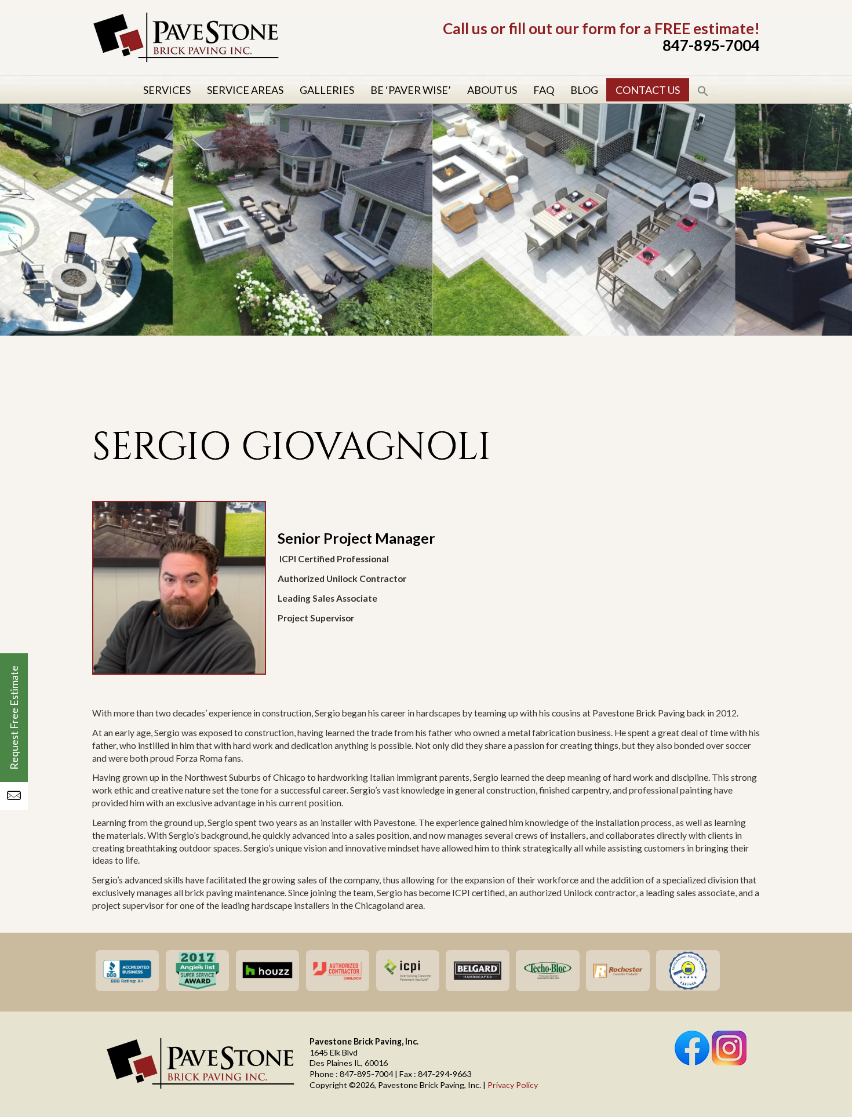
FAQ (543, 89)
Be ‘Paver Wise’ (410, 89)
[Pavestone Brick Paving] (185, 60)
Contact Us (648, 89)
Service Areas (245, 89)
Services (167, 89)
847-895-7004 (711, 45)
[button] (703, 89)
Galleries (327, 89)
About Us (492, 89)
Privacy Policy (512, 1085)
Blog (584, 89)
